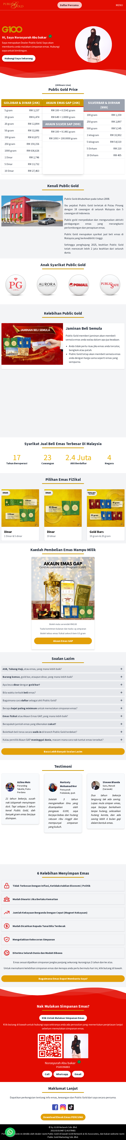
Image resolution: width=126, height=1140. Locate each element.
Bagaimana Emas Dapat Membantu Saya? (63, 978)
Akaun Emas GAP (63, 641)
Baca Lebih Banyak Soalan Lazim (63, 751)
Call (47, 1074)
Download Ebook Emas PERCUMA (63, 1117)
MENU (119, 5)
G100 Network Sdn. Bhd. (65, 1127)
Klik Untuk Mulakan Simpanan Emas (63, 1018)
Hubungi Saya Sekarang (19, 58)
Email (78, 1074)
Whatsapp (62, 1074)
